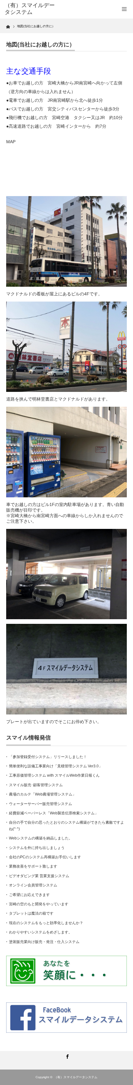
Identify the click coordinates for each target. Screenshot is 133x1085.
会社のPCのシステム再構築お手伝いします (45, 857)
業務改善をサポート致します (33, 866)
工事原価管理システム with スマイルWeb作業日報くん (54, 775)
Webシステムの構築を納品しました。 (40, 838)
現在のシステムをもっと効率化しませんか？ (46, 923)
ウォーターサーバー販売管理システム (40, 804)
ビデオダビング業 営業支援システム (39, 876)
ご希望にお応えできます (29, 895)
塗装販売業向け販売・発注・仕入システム (44, 942)
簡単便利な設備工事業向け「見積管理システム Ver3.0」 (55, 766)
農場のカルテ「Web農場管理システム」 (42, 794)
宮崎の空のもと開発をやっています (38, 904)
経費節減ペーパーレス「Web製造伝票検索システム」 (53, 813)
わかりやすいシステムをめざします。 (40, 932)
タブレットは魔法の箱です (31, 913)
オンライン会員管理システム (33, 885)
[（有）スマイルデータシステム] (31, 8)
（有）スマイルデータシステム (75, 1077)
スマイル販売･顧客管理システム (36, 785)
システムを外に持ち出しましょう (37, 848)
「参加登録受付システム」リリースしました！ (48, 757)
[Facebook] (66, 1055)
